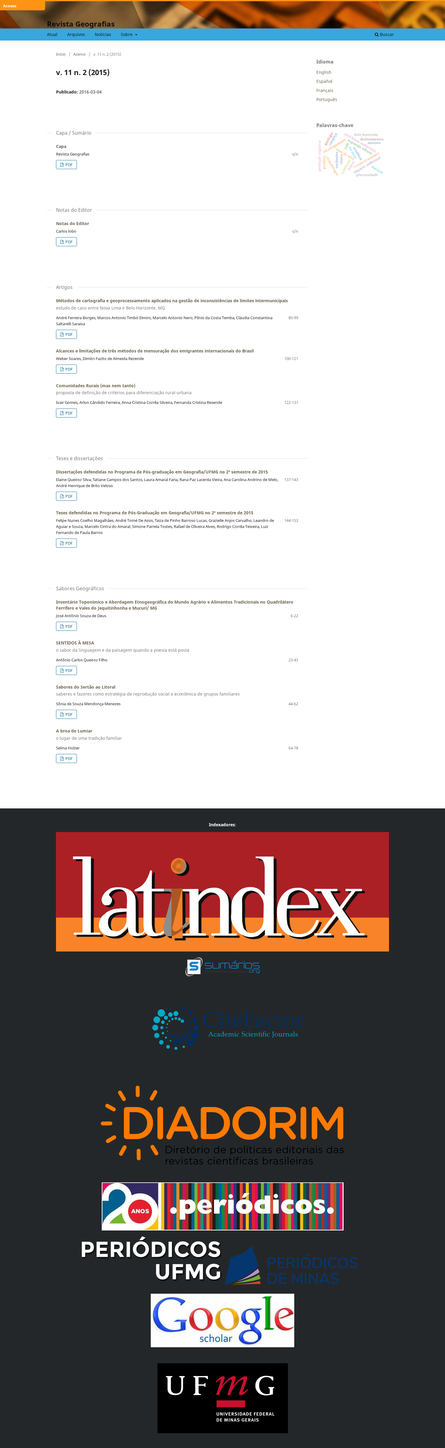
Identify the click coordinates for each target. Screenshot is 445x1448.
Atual (52, 34)
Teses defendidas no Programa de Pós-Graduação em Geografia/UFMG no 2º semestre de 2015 (154, 513)
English (323, 72)
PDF (68, 164)
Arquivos (76, 34)
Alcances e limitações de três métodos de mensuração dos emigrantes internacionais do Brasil (155, 351)
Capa (61, 146)
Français (324, 90)
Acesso (9, 5)
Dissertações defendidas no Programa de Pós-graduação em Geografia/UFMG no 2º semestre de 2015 (162, 472)
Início (61, 54)
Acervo (79, 54)
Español (324, 81)
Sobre (127, 34)
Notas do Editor (72, 223)
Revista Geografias (81, 24)
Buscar (386, 34)
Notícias (103, 34)
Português (326, 99)
